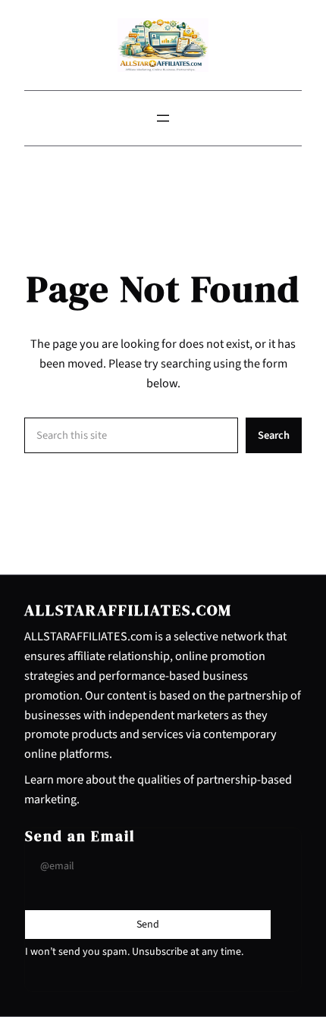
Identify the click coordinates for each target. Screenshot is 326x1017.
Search (274, 435)
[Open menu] (163, 118)
